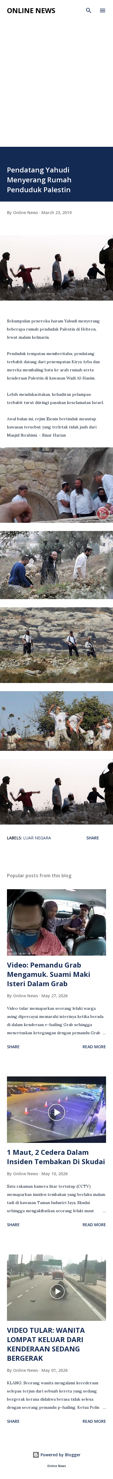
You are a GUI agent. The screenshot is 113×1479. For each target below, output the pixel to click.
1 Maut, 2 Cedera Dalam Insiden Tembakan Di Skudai (56, 1156)
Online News (31, 10)
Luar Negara (37, 838)
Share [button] (92, 838)
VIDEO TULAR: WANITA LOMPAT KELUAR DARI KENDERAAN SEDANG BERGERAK (46, 1344)
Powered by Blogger (60, 1454)
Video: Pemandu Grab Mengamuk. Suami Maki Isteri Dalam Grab (48, 974)
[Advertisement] (56, 87)
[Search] (88, 10)
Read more (94, 1046)
